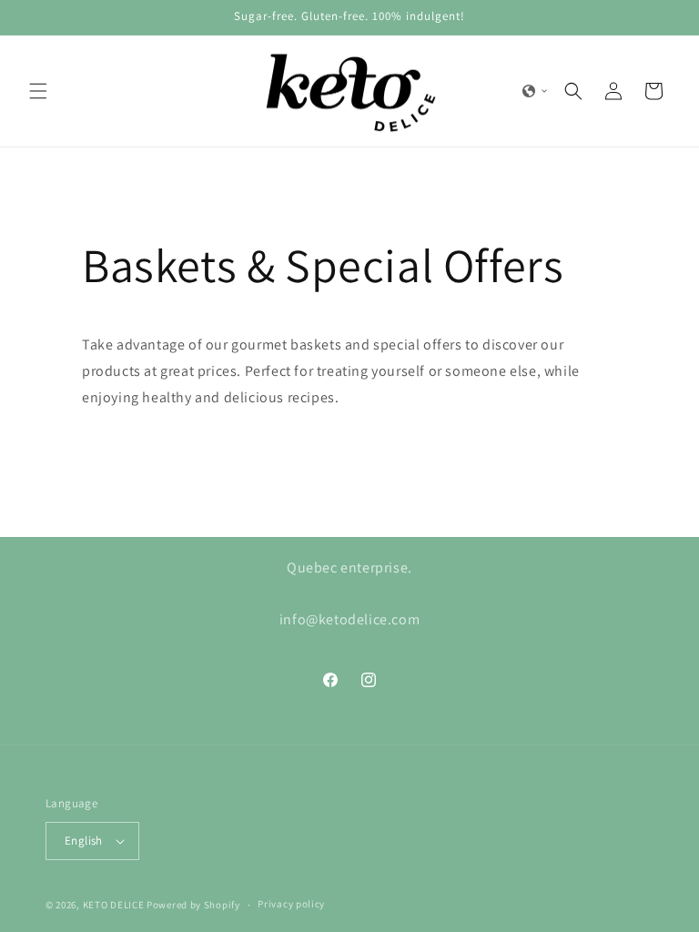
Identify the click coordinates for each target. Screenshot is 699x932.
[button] (38, 91)
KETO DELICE (114, 904)
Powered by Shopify (193, 904)
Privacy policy (291, 903)
